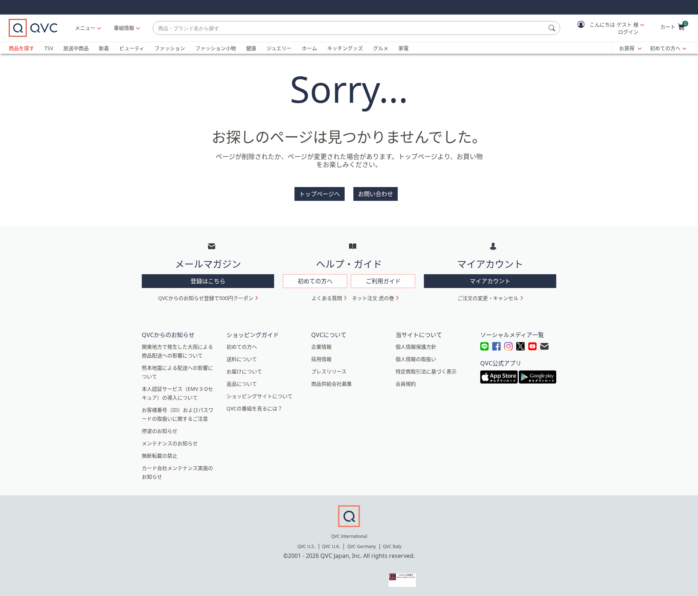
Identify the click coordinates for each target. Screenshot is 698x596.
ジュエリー (279, 48)
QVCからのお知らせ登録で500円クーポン (205, 298)
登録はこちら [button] (207, 281)
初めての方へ (665, 48)
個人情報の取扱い (416, 359)
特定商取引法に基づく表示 (426, 371)
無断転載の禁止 (159, 455)
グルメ (380, 48)
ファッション (170, 48)
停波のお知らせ (159, 430)
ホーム (309, 48)
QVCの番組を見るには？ (254, 408)
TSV (48, 48)
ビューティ (131, 48)
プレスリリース (328, 371)
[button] (605, 28)
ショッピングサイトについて (259, 396)
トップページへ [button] (319, 194)
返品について (241, 383)
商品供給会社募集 (331, 383)
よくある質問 (327, 298)
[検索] (553, 28)
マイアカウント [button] (490, 281)
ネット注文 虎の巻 (373, 298)
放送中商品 (76, 48)
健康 (251, 48)
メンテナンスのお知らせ (170, 443)
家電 (403, 48)
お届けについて (244, 371)
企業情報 (321, 346)
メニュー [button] (85, 27)
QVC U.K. (331, 546)
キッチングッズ (345, 48)
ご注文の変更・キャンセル (487, 298)
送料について (241, 359)
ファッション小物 (215, 48)
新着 (104, 48)
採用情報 (321, 359)
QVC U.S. (306, 546)
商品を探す (21, 48)
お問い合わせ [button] (375, 194)
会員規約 (406, 383)
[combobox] (349, 28)
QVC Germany (361, 546)
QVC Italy (392, 546)
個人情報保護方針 (416, 346)
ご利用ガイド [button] (383, 281)
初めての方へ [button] (315, 281)
